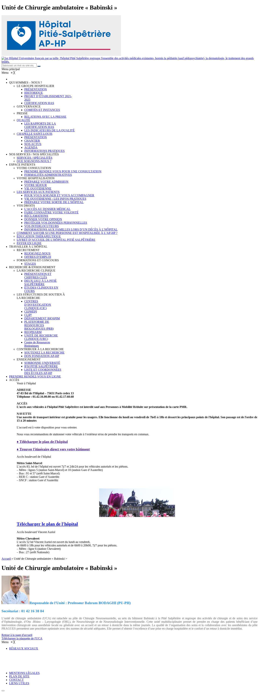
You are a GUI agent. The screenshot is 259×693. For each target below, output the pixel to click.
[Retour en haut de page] (3, 690)
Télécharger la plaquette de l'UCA (22, 638)
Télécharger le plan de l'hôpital (47, 524)
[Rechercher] (38, 66)
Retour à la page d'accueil (17, 635)
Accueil (6, 558)
